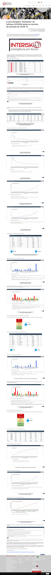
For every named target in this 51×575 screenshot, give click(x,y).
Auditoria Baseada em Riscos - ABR (10, 560)
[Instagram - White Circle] (34, 569)
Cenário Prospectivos (9, 566)
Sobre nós (26, 557)
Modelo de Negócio (21, 562)
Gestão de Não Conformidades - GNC (11, 563)
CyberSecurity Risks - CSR (9, 558)
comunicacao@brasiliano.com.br (36, 560)
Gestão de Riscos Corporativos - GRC (10, 557)
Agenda (20, 558)
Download (20, 559)
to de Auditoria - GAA (14, 561)
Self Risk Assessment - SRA (9, 559)
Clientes (20, 557)
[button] (40, 5)
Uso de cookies (27, 560)
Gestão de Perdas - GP (9, 564)
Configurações (43, 573)
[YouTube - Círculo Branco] (36, 569)
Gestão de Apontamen (9, 561)
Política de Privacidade (34, 573)
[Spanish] (41, 2)
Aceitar (47, 573)
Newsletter (20, 560)
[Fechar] (50, 573)
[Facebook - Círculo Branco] (38, 569)
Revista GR (20, 561)
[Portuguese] (39, 2)
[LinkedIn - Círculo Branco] (32, 569)
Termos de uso (27, 558)
